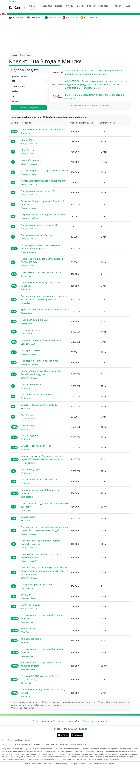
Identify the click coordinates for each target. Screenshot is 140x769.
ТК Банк (24, 642)
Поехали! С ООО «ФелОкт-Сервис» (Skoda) (43, 129)
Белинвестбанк (28, 496)
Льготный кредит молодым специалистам (44, 180)
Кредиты (47, 5)
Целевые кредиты (30, 330)
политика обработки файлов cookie (71, 764)
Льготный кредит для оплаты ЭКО (39, 224)
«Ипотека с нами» (30, 604)
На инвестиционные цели (35, 319)
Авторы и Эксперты (52, 721)
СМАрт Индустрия (30, 469)
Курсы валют (32, 7)
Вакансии (88, 721)
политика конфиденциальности (38, 764)
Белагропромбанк (29, 174)
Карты (58, 5)
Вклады (69, 5)
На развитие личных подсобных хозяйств (43, 214)
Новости (103, 5)
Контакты (102, 721)
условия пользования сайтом (102, 764)
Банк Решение (28, 588)
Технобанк (26, 133)
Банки (80, 5)
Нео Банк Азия (28, 418)
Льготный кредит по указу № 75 (38, 190)
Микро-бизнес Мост (31, 160)
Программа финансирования (36, 584)
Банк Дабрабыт (28, 343)
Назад (14, 55)
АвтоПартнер (28, 415)
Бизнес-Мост (28, 139)
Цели (13, 96)
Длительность (18, 86)
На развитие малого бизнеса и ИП (39, 360)
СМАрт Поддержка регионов (36, 445)
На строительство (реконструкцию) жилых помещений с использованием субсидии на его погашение (44, 571)
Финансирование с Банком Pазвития (41, 340)
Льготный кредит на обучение (37, 235)
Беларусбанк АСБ (29, 143)
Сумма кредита (19, 76)
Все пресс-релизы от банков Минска (90, 105)
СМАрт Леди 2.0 (29, 435)
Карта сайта (73, 721)
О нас (36, 721)
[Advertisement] (70, 36)
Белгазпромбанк (29, 252)
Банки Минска (25, 55)
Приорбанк (26, 303)
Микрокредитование (32, 638)
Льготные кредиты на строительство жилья (44, 170)
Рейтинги (117, 5)
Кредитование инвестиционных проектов (43, 309)
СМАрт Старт (28, 425)
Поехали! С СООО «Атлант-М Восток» (41, 272)
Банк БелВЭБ (27, 333)
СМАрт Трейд (28, 516)
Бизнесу (91, 5)
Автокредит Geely (30, 350)
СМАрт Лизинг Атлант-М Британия (39, 479)
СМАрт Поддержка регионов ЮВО (39, 404)
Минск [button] (12, 1)
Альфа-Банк (26, 313)
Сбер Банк (26, 632)
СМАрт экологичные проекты (37, 394)
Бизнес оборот (29, 628)
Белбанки (16, 7)
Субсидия (26, 594)
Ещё (128, 5)
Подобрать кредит (29, 107)
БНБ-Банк (25, 388)
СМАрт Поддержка (31, 384)
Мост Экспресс (29, 150)
